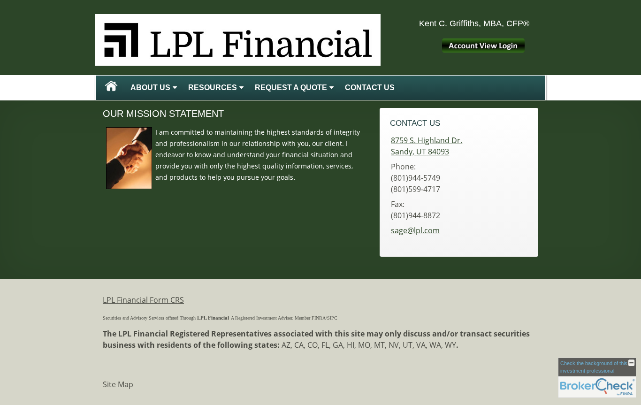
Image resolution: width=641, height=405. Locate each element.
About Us (150, 88)
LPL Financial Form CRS (143, 300)
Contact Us (370, 88)
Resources (212, 88)
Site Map (118, 384)
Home (111, 88)
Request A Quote (291, 88)
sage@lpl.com (415, 230)
